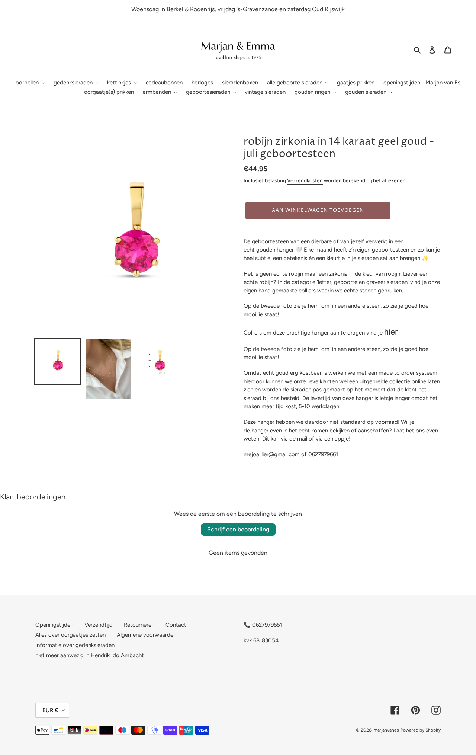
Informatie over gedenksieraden (75, 645)
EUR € (50, 710)
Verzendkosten (305, 180)
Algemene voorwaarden (146, 634)
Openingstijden (54, 624)
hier (391, 331)
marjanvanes (386, 730)
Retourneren (139, 624)
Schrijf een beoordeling (238, 529)
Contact (175, 624)
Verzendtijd (98, 624)
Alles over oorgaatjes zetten (70, 634)
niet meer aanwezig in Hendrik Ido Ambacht (89, 655)
